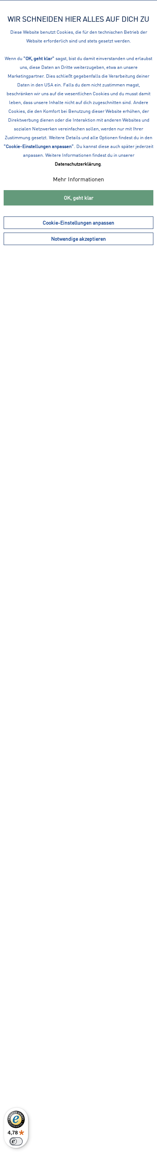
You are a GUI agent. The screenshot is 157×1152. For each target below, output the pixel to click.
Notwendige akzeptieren (78, 239)
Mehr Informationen (78, 179)
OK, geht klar (78, 198)
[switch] (16, 1141)
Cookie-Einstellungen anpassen (78, 222)
